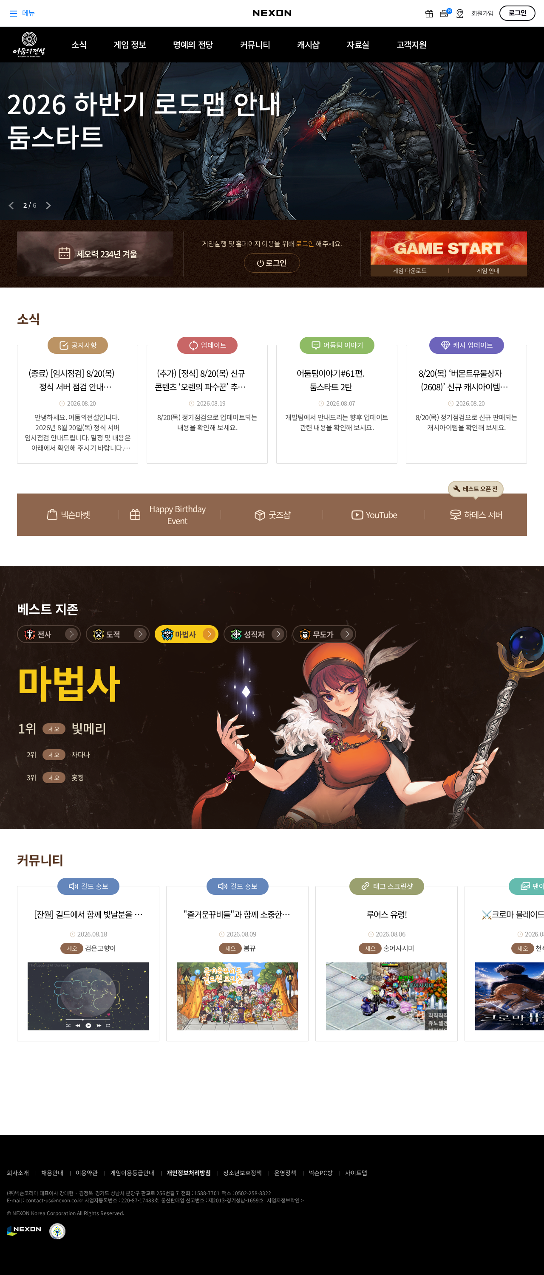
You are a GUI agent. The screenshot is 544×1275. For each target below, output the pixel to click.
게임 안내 (487, 270)
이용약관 (87, 1172)
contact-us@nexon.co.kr (54, 1200)
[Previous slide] (11, 205)
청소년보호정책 (242, 1172)
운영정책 (285, 1172)
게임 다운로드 (409, 270)
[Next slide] (48, 205)
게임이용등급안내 (132, 1172)
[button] (49, 634)
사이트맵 (356, 1172)
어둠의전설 (29, 44)
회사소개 (18, 1172)
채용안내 (52, 1172)
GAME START (449, 248)
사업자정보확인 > (285, 1200)
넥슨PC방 (321, 1172)
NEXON (24, 1231)
